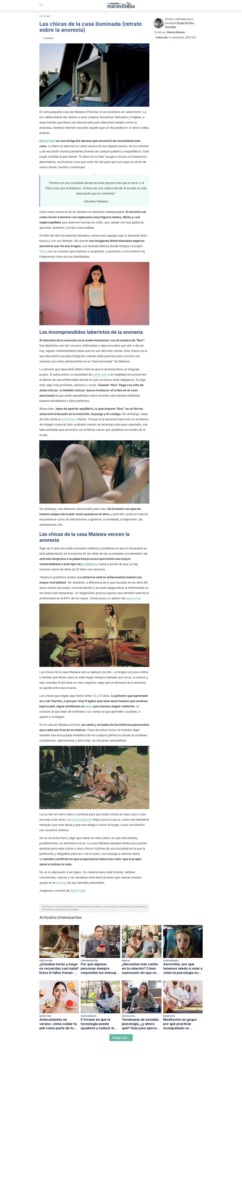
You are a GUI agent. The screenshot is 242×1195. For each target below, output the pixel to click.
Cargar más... (121, 1037)
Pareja (126, 960)
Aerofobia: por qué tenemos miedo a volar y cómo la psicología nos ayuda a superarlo (182, 968)
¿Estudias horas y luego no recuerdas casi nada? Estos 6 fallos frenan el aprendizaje (59, 968)
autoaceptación (81, 819)
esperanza (133, 598)
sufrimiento (68, 419)
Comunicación (89, 960)
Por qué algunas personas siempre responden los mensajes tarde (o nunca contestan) (100, 968)
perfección (100, 374)
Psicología (44, 16)
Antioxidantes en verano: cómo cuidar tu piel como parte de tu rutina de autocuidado (58, 1024)
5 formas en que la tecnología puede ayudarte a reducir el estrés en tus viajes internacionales (97, 1024)
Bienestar (45, 1016)
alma (89, 706)
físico (43, 251)
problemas (89, 564)
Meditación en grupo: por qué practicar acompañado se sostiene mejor (180, 1024)
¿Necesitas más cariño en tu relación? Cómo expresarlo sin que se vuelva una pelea (140, 968)
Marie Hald (47, 141)
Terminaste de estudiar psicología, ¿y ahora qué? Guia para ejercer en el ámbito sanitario (140, 1024)
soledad (61, 882)
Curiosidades (171, 960)
